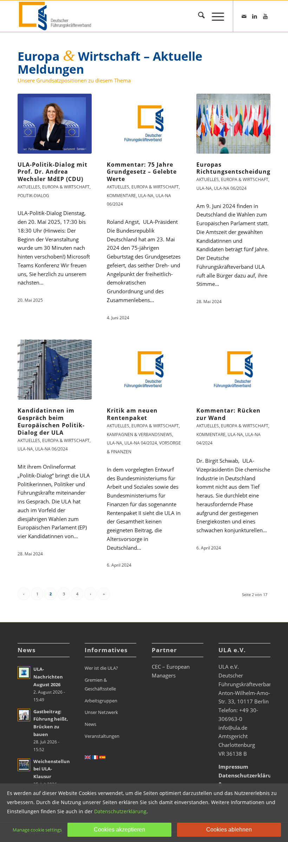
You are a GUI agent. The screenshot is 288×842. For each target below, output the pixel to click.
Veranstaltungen (102, 736)
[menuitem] (198, 16)
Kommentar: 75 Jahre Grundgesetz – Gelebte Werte (142, 172)
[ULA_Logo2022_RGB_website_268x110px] (56, 16)
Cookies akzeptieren (119, 830)
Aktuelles (29, 187)
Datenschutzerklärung (120, 811)
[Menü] (214, 16)
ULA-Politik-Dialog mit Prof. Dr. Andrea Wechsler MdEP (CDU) (52, 172)
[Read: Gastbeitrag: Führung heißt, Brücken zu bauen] (24, 715)
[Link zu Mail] (244, 16)
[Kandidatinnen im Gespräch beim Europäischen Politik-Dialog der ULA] (55, 370)
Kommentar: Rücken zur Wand (228, 414)
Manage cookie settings (37, 830)
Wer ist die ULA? (101, 668)
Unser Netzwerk (101, 712)
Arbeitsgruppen (101, 700)
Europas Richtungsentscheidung (233, 168)
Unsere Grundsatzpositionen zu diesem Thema (74, 80)
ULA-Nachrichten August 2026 (48, 676)
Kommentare (121, 196)
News (90, 724)
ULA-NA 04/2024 (140, 443)
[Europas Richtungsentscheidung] (233, 124)
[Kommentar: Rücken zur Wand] (233, 370)
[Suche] (198, 16)
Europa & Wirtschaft (66, 187)
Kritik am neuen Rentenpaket (132, 414)
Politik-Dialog (33, 196)
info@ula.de (232, 727)
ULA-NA (145, 196)
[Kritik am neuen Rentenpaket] (144, 370)
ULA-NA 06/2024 (230, 188)
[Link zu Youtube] (265, 16)
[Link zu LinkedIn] (254, 16)
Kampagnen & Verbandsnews (139, 434)
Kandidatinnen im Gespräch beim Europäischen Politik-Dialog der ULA (51, 421)
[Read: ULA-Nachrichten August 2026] (24, 672)
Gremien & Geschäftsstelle (100, 684)
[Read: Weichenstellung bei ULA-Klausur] (24, 765)
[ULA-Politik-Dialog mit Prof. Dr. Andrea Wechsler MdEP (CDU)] (55, 124)
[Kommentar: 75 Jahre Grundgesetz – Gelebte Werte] (144, 124)
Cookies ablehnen (229, 830)
